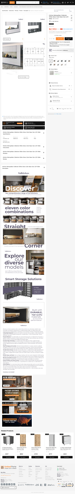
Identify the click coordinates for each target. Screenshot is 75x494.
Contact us (21, 476)
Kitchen (11, 6)
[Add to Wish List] (71, 16)
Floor (30, 476)
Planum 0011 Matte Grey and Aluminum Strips (51, 448)
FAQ (36, 479)
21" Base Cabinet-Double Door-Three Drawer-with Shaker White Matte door (65, 448)
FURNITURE (6, 6)
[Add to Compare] (71, 18)
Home (2, 6)
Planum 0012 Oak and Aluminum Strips (21, 448)
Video (37, 474)
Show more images (22, 76)
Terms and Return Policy (49, 479)
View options (8, 457)
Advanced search (39, 477)
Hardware (30, 471)
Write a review (58, 35)
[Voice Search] (35, 2)
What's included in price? (67, 29)
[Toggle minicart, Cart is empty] (73, 2)
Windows (30, 474)
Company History (22, 469)
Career (46, 474)
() (55, 35)
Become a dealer (39, 469)
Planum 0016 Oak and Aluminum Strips (36, 448)
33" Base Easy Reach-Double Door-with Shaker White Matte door (7, 448)
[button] (12, 123)
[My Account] (65, 2)
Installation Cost (48, 469)
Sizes (46, 471)
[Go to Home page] (4, 2)
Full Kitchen (16, 6)
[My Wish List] (70, 2)
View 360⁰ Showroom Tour (6, 475)
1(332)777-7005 (46, 3)
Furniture (30, 469)
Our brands (21, 474)
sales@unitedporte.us (57, 3)
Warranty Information (49, 477)
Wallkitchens (65, 50)
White (35, 138)
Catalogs (20, 471)
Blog (36, 476)
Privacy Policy (47, 476)
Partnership (38, 471)
